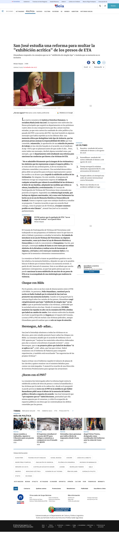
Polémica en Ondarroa (66, 462)
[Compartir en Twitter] (93, 63)
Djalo (91, 467)
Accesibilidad (82, 525)
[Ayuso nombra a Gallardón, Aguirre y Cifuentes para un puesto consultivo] (24, 424)
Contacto (27, 488)
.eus (15, 489)
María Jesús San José (28, 410)
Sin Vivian (28, 476)
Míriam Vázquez (18, 64)
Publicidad (84, 488)
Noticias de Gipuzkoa (54, 499)
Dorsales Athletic (89, 471)
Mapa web (70, 499)
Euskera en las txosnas (53, 471)
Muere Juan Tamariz (77, 467)
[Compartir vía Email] (104, 63)
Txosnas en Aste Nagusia (37, 458)
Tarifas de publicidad (73, 501)
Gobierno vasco (47, 410)
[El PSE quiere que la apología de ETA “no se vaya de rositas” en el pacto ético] (27, 220)
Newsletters (71, 488)
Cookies (68, 525)
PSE (38, 410)
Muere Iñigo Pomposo (23, 462)
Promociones (56, 488)
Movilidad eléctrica (33, 471)
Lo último (81, 145)
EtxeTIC (17, 476)
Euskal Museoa (56, 458)
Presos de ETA (64, 410)
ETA (55, 410)
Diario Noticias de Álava (36, 499)
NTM (14, 442)
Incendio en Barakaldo (88, 462)
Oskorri (69, 458)
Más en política (22, 415)
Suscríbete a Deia (100, 488)
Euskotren (19, 458)
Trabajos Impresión (92, 497)
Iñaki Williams (72, 471)
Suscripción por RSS (92, 499)
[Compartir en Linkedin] (98, 63)
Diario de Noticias (53, 497)
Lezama (62, 467)
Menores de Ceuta (21, 467)
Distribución (71, 497)
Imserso (18, 471)
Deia (31, 497)
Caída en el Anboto (84, 458)
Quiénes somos (41, 488)
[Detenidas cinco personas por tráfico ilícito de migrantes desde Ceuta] (71, 424)
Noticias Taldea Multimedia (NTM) (38, 501)
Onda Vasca (52, 501)
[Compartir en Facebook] (88, 63)
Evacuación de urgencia (44, 462)
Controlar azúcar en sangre (43, 467)
